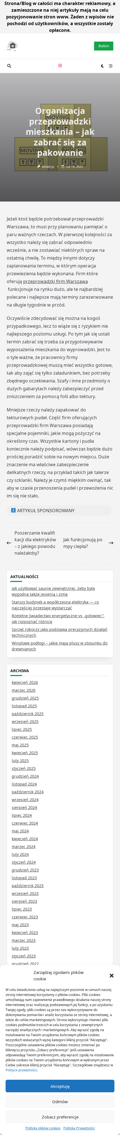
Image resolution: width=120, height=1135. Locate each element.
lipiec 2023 (22, 909)
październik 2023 (28, 885)
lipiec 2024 (22, 815)
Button (104, 46)
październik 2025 (28, 713)
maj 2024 (20, 831)
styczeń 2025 (24, 768)
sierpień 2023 (24, 901)
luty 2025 (20, 760)
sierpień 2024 (24, 807)
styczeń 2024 (24, 862)
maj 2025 (20, 745)
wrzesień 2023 (25, 893)
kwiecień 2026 (25, 682)
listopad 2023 (24, 877)
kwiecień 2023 (25, 932)
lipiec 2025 (22, 729)
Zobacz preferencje (60, 1117)
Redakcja (48, 167)
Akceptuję (60, 1086)
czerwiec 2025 (25, 737)
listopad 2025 (24, 705)
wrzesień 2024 (25, 799)
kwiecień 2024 (25, 838)
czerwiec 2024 (25, 823)
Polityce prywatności (21, 1070)
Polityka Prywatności (79, 1128)
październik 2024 (28, 791)
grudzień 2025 (25, 698)
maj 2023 (20, 924)
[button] (111, 975)
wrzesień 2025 (25, 721)
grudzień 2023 (25, 870)
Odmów (60, 1101)
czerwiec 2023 (25, 917)
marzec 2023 (23, 940)
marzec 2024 (23, 846)
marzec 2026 (23, 690)
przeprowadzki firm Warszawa (55, 281)
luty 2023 (20, 948)
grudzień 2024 (25, 776)
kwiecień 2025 (25, 752)
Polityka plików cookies (43, 1128)
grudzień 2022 (25, 963)
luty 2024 (20, 854)
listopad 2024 (24, 784)
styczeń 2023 (24, 956)
